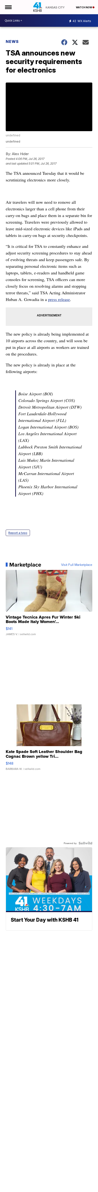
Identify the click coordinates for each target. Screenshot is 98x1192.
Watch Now (84, 7)
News (12, 41)
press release (59, 299)
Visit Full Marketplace (76, 564)
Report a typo (17, 533)
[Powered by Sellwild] (85, 843)
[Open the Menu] (8, 7)
